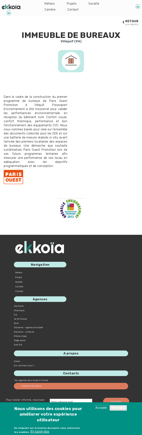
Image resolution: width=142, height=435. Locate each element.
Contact (73, 9)
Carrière (50, 9)
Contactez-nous (31, 386)
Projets (72, 3)
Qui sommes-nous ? (24, 365)
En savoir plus (40, 431)
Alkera (17, 361)
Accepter (101, 407)
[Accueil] (11, 6)
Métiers (50, 3)
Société (93, 3)
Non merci (118, 407)
